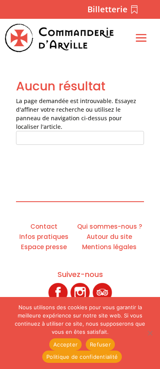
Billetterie (107, 9)
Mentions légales (109, 247)
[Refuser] (150, 333)
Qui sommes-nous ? (109, 226)
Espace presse (44, 247)
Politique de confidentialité (82, 356)
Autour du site (109, 236)
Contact (43, 226)
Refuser (100, 344)
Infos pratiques (44, 236)
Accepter (65, 344)
